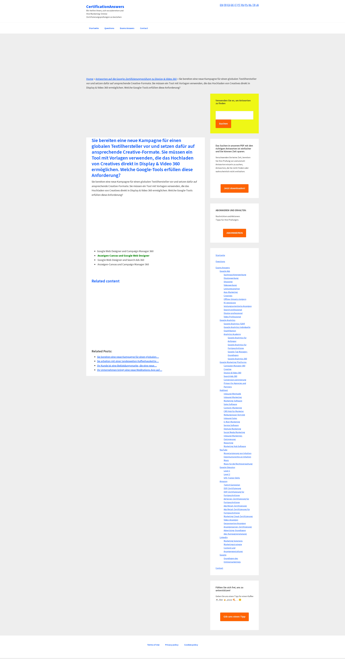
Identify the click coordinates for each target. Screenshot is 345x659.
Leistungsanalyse (232, 288)
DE (232, 4)
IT (235, 4)
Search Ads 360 (230, 376)
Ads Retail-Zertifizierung (235, 505)
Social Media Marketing (234, 432)
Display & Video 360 (232, 372)
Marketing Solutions (233, 540)
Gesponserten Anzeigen (235, 523)
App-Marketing (231, 292)
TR (254, 4)
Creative (227, 369)
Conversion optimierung (235, 379)
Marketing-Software (233, 400)
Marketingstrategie (233, 544)
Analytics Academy (232, 334)
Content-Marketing (233, 407)
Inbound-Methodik (232, 393)
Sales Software (230, 404)
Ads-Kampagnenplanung (235, 533)
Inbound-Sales (230, 418)
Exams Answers (223, 267)
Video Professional (232, 316)
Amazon (223, 481)
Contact (219, 568)
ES (228, 4)
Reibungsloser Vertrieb (234, 414)
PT (239, 4)
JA (257, 4)
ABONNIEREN (234, 233)
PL (246, 4)
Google (223, 555)
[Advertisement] (167, 58)
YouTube (223, 449)
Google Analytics (227, 320)
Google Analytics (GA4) (234, 323)
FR (225, 4)
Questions (220, 261)
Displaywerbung (231, 278)
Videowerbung (230, 285)
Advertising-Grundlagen (235, 530)
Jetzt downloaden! (234, 188)
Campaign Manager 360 (234, 365)
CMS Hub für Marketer (234, 411)
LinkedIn (224, 537)
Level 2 (227, 474)
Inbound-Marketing (233, 397)
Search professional (233, 309)
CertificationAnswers (105, 6)
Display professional (233, 313)
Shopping (228, 281)
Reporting (228, 442)
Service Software (231, 425)
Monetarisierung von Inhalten (237, 453)
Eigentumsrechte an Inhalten (237, 456)
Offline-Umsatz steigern (235, 299)
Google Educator (227, 467)
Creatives (228, 295)
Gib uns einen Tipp (234, 616)
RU (242, 4)
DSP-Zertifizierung (232, 488)
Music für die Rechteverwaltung (238, 463)
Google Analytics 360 (237, 358)
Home (89, 78)
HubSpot (224, 390)
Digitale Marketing (232, 428)
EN (221, 4)
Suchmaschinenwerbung (235, 274)
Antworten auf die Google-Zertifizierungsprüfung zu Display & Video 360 (136, 78)
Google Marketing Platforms (233, 362)
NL (250, 4)
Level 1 (227, 470)
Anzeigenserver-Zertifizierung (238, 526)
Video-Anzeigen (231, 519)
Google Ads (225, 271)
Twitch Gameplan (232, 484)
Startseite (220, 255)
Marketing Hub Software (235, 446)
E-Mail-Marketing (232, 421)
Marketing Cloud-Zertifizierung (238, 516)
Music (226, 460)
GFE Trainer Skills (232, 477)
